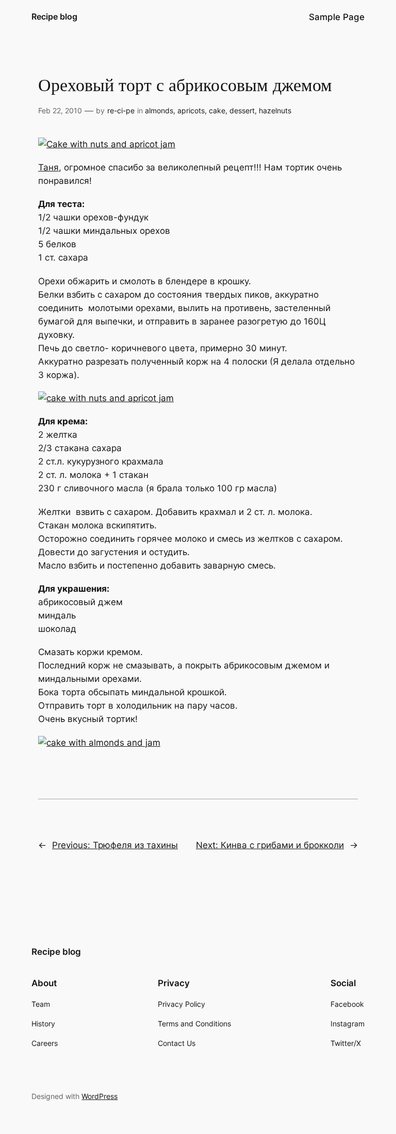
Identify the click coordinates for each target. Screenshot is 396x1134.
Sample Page (337, 17)
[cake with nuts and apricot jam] (106, 398)
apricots (191, 110)
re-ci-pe (121, 110)
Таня (48, 167)
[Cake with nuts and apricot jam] (106, 144)
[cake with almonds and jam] (99, 742)
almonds (159, 110)
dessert (242, 110)
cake (217, 110)
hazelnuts (275, 110)
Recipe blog (54, 16)
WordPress (99, 1096)
